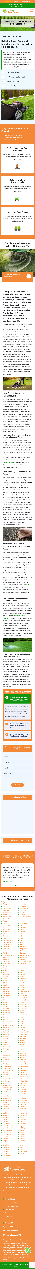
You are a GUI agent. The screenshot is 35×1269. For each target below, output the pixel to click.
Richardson (6, 1023)
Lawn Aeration (9, 1209)
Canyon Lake (24, 1100)
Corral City (23, 1062)
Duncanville (23, 1036)
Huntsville (23, 947)
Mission (5, 1102)
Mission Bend (7, 1100)
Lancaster (23, 904)
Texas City (6, 949)
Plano (4, 1051)
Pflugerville (6, 1055)
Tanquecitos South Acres (8, 956)
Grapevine (23, 966)
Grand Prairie (24, 968)
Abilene (22, 1153)
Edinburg (22, 1030)
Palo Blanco (6, 1064)
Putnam (5, 1043)
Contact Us (8, 1216)
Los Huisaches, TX (13, 1235)
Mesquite (6, 1109)
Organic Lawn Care (11, 1206)
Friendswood (24, 983)
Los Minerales (7, 1132)
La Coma (22, 921)
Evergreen (23, 1008)
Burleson (22, 1106)
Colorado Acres (24, 1077)
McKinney (6, 1113)
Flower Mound (24, 991)
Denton (22, 1047)
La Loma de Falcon (26, 917)
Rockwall (5, 1017)
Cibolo (22, 1087)
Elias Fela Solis (24, 1015)
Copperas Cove (24, 1066)
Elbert (21, 1017)
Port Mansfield (7, 1047)
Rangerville (6, 1030)
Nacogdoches (7, 1089)
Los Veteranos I (8, 1128)
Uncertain (6, 932)
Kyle (21, 925)
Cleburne (22, 1085)
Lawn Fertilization (11, 1203)
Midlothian (6, 1104)
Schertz (5, 983)
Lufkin (5, 1119)
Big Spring (23, 1119)
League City (6, 1153)
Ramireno (6, 1034)
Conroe (22, 1072)
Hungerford (23, 949)
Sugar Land (6, 964)
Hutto (21, 942)
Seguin (5, 981)
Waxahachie (6, 919)
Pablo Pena (6, 1068)
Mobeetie (6, 1096)
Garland (22, 976)
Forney (22, 989)
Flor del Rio (23, 996)
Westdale (6, 910)
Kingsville (23, 927)
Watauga (5, 921)
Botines (22, 1117)
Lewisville (6, 1149)
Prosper (5, 1045)
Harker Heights (24, 955)
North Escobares (8, 1081)
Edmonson (23, 1028)
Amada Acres (24, 1143)
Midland (5, 1106)
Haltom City (23, 957)
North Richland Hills (9, 1079)
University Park (7, 929)
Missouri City (7, 1098)
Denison (22, 1049)
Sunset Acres (7, 959)
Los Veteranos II (8, 1126)
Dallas (22, 1057)
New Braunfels (7, 1087)
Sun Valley (6, 961)
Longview (6, 1138)
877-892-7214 (17, 6)
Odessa (5, 1074)
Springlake (6, 966)
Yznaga (5, 904)
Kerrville (22, 932)
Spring (5, 968)
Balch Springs (24, 1128)
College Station (24, 1081)
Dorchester (23, 1038)
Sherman (5, 979)
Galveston (23, 979)
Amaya (22, 1138)
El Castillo (23, 1023)
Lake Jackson (24, 908)
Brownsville (23, 1113)
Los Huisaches (7, 1134)
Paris (4, 1062)
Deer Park (23, 1053)
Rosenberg (6, 1013)
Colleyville (23, 1079)
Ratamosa (6, 1028)
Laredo (22, 902)
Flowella (22, 993)
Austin (22, 1130)
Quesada (5, 1038)
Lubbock (5, 1121)
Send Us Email (12, 1231)
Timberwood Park (8, 940)
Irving (21, 936)
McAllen (5, 1115)
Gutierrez (22, 959)
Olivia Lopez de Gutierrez (8, 1071)
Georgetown (23, 974)
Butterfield (23, 1104)
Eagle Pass (23, 1034)
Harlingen (23, 953)
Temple (5, 953)
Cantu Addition (24, 1102)
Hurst (21, 944)
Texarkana (6, 951)
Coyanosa (23, 1060)
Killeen (22, 929)
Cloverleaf (23, 1083)
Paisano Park (7, 1066)
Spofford (5, 970)
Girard (21, 972)
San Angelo (6, 996)
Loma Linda (6, 1143)
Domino (22, 1040)
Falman (22, 1002)
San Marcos (6, 987)
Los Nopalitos (7, 1130)
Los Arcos (6, 1136)
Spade (5, 972)
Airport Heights (24, 1151)
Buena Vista (23, 1109)
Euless (22, 1011)
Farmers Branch (24, 1000)
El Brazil (22, 1025)
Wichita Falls (7, 908)
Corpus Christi (24, 1064)
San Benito (6, 991)
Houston (22, 951)
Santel (5, 985)
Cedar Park (23, 1092)
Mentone (5, 1111)
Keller (21, 934)
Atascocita (23, 1132)
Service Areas (9, 1213)
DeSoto (22, 1045)
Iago (21, 940)
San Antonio (6, 993)
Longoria (5, 1141)
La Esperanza (24, 919)
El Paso (22, 1019)
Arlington (22, 1134)
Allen (21, 1147)
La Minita (22, 915)
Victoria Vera (7, 925)
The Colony (6, 947)
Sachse (5, 1004)
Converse (23, 1070)
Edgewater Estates (26, 1032)
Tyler (4, 934)
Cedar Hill (23, 1094)
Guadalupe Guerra (25, 961)
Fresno (22, 985)
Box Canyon (23, 1115)
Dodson (22, 1043)
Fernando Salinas (25, 998)
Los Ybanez (6, 1124)
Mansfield (6, 1117)
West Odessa (7, 912)
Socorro (5, 976)
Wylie (4, 906)
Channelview (24, 1089)
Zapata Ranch (7, 902)
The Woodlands (8, 944)
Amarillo (22, 1141)
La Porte (22, 912)
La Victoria (23, 910)
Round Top (6, 1008)
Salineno (5, 1000)
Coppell (22, 1068)
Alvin (21, 1145)
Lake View (23, 906)
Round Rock (6, 1011)
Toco (4, 938)
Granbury (22, 970)
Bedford (22, 1121)
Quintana (5, 1036)
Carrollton (23, 1098)
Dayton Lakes (24, 1055)
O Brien (5, 1077)
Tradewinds (6, 936)
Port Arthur (6, 1049)
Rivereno (5, 1019)
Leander (5, 1151)
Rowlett (5, 1006)
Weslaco (5, 915)
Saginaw (5, 1002)
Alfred (22, 1149)
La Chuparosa (24, 923)
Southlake (6, 974)
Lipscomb (6, 1147)
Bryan (21, 1111)
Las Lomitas (7, 1156)
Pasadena (6, 1060)
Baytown (22, 1126)
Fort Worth (23, 987)
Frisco (22, 981)
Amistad (22, 1136)
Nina (4, 1083)
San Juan (5, 989)
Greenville (23, 964)
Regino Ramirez (8, 1025)
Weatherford (7, 917)
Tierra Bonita (7, 942)
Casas (22, 1096)
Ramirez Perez (7, 1032)
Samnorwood (7, 998)
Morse (5, 1094)
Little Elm (6, 1145)
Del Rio (22, 1051)
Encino (22, 1013)
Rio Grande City (7, 1021)
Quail (4, 1040)
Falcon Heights (24, 1006)
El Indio (22, 1021)
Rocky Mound (7, 1015)
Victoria (5, 927)
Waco (4, 923)
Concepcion (23, 1074)
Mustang (5, 1092)
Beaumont (23, 1124)
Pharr (4, 1053)
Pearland (5, 1057)
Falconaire (23, 1004)
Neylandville (6, 1085)
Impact (22, 938)
